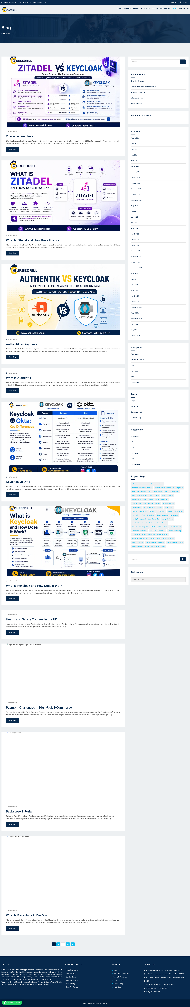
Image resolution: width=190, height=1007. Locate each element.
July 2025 (134, 211)
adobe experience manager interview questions (147, 484)
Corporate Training (141, 9)
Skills (132, 377)
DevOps (159, 507)
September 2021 (136, 319)
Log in (133, 401)
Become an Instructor (161, 9)
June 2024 (134, 285)
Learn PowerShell (154, 519)
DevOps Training (71, 977)
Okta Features (163, 527)
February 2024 (135, 302)
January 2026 (135, 177)
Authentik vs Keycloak (21, 344)
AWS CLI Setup (154, 495)
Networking (134, 371)
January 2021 (135, 335)
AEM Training (70, 984)
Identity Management (139, 519)
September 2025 (136, 200)
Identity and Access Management (167, 515)
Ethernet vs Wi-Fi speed (175, 511)
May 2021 (134, 330)
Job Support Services (121, 974)
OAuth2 (153, 527)
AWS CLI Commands (155, 492)
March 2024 (135, 296)
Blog (175, 9)
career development (161, 499)
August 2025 (135, 206)
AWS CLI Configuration (171, 492)
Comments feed (136, 412)
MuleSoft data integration (140, 527)
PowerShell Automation (139, 531)
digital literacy (169, 507)
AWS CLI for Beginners (139, 495)
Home (119, 9)
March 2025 (135, 234)
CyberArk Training (72, 987)
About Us (117, 970)
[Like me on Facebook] (178, 2)
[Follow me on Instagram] (180, 2)
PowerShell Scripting (174, 531)
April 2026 (134, 161)
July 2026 (134, 144)
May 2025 (134, 223)
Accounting (135, 354)
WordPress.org (136, 418)
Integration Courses (137, 360)
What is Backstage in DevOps (26, 915)
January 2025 (135, 245)
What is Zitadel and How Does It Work (32, 240)
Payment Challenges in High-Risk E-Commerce (39, 707)
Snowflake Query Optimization (158, 535)
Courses (127, 9)
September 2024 (136, 268)
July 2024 (134, 279)
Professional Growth (139, 535)
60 (68, 944)
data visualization (149, 507)
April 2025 (134, 228)
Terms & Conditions (120, 977)
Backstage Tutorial (19, 811)
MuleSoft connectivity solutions (156, 523)
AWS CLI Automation (139, 492)
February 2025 (135, 240)
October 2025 (135, 194)
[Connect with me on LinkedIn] (183, 2)
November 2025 (136, 189)
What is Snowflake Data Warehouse (162, 538)
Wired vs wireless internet (140, 546)
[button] (12, 1003)
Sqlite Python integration (140, 538)
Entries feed (135, 406)
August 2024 (135, 273)
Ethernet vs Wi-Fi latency (157, 511)
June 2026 (134, 149)
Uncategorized (136, 382)
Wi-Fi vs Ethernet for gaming (155, 542)
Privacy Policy (118, 980)
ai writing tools (178, 488)
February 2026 (135, 172)
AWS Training (70, 974)
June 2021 (134, 324)
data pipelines (136, 507)
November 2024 (136, 256)
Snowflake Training (72, 970)
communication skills (139, 503)
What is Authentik (18, 378)
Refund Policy (118, 984)
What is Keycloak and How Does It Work (34, 586)
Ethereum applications (139, 511)
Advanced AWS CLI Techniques (142, 488)
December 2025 (136, 183)
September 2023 (136, 307)
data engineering (168, 503)
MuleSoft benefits (138, 523)
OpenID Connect (175, 527)
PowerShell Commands (157, 531)
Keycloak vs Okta (18, 482)
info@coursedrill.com (10, 2)
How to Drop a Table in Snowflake (143, 515)
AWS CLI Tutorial (167, 495)
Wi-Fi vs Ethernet (137, 542)
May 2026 (134, 155)
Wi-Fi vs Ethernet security (175, 542)
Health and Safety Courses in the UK (31, 619)
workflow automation (158, 546)
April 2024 (134, 290)
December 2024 (136, 251)
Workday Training (72, 980)
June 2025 (134, 217)
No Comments (12, 131)
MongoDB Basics (167, 519)
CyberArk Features (154, 503)
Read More (12, 149)
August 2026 (135, 138)
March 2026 (135, 166)
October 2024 (135, 262)
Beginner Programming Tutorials (142, 499)
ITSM (132, 365)
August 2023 (135, 313)
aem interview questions (163, 488)
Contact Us (184, 9)
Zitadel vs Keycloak (19, 136)
